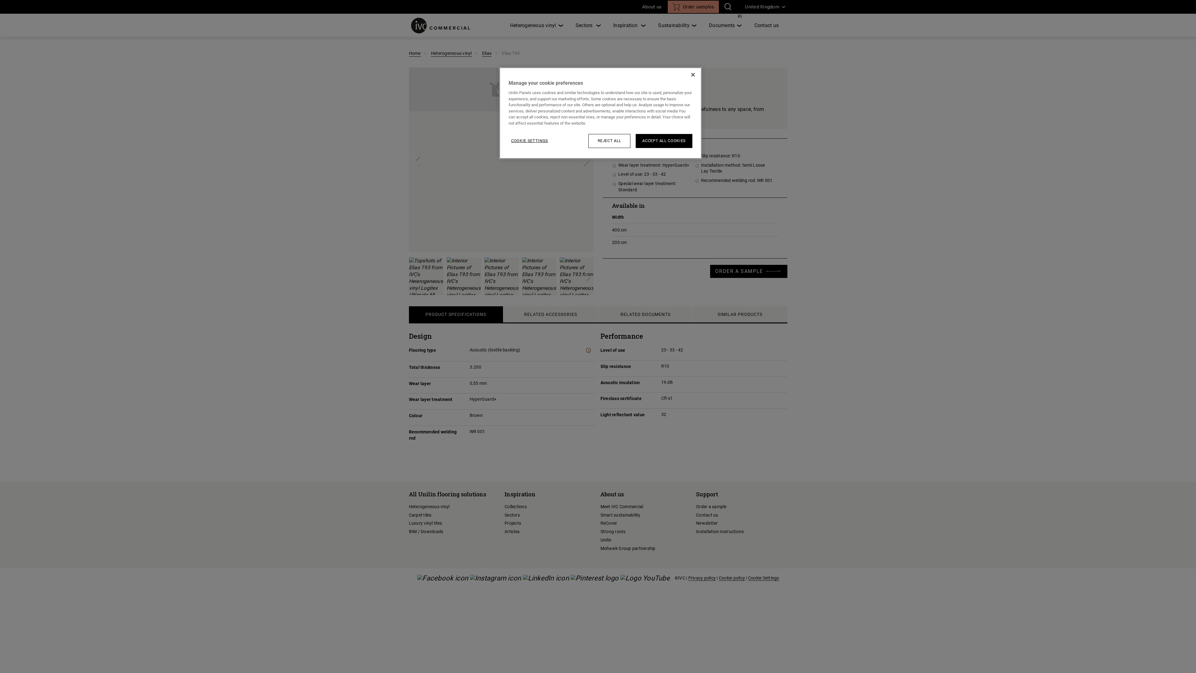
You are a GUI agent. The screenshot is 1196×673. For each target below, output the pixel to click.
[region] (600, 113)
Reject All (610, 140)
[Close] (693, 75)
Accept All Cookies (664, 140)
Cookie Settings (529, 140)
